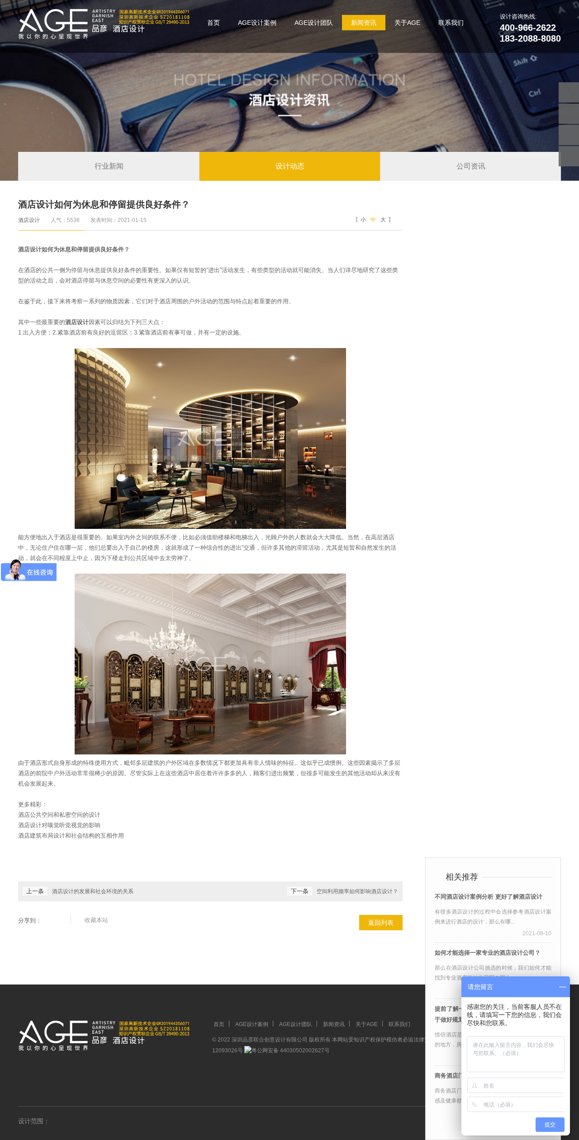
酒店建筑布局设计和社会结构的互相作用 (71, 835)
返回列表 (381, 922)
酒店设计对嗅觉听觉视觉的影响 (59, 825)
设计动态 (289, 166)
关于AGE (407, 22)
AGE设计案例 (257, 22)
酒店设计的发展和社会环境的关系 (92, 891)
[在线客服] (569, 114)
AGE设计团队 (313, 22)
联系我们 (451, 22)
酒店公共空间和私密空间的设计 (59, 814)
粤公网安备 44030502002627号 (291, 1050)
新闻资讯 (363, 22)
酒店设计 (29, 220)
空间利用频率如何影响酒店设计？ (357, 891)
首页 (213, 22)
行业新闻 (109, 166)
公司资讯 (470, 166)
